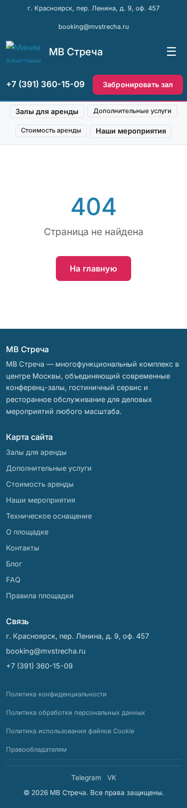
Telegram (86, 778)
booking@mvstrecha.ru (93, 26)
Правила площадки (40, 595)
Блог (14, 563)
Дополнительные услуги (132, 111)
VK (111, 778)
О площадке (27, 532)
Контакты (22, 547)
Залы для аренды (46, 111)
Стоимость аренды (51, 130)
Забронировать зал (138, 84)
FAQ (13, 579)
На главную (93, 268)
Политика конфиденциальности (56, 694)
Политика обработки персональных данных (75, 712)
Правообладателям (36, 749)
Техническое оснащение (49, 516)
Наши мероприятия (131, 131)
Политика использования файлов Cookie (70, 731)
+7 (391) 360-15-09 (45, 84)
